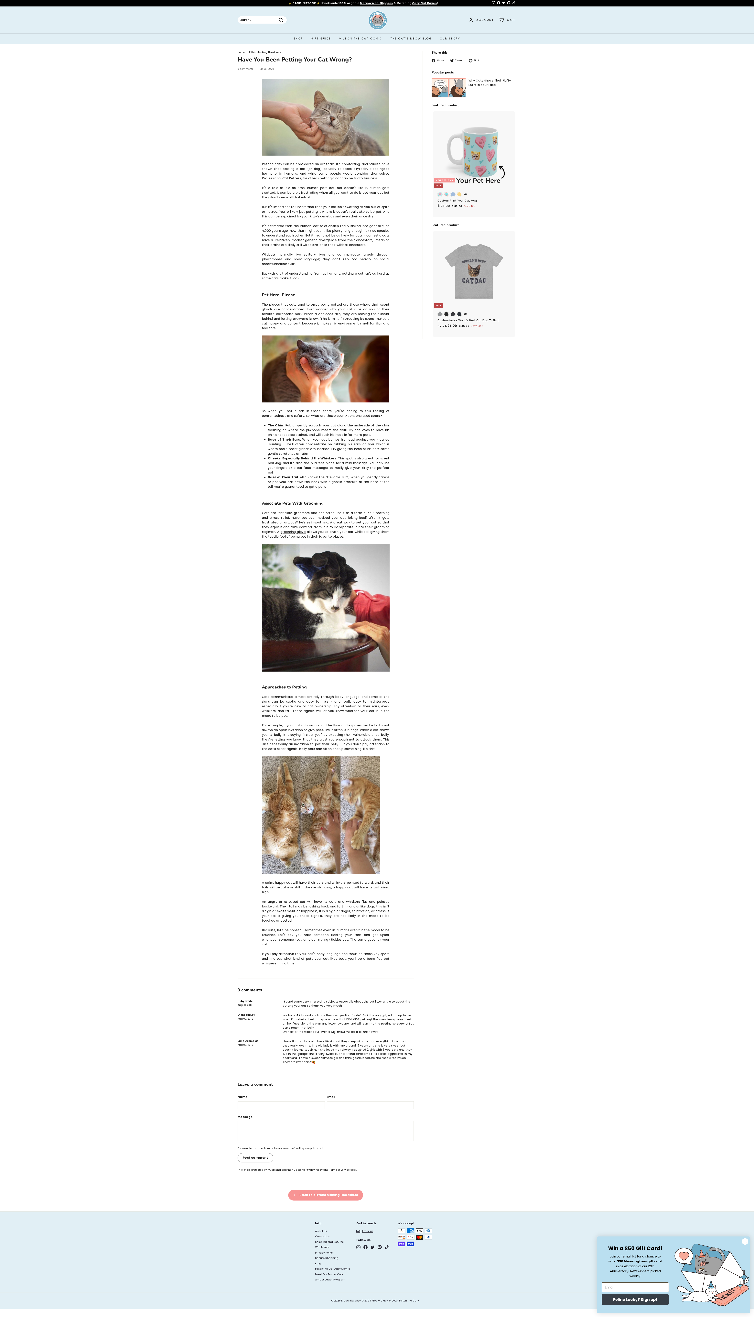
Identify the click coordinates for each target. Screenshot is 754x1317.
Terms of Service (339, 1169)
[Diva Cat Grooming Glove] (326, 670)
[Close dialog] (745, 1241)
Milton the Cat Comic (360, 38)
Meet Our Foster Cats (329, 1274)
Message (245, 1117)
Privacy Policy (314, 1169)
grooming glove (293, 532)
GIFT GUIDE (321, 38)
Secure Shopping (326, 1258)
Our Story (450, 38)
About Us (321, 1231)
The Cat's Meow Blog (411, 38)
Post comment (255, 1157)
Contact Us (322, 1236)
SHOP (298, 38)
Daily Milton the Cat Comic (394, 3)
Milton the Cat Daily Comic (332, 1269)
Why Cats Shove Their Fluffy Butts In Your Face (490, 82)
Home (241, 52)
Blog (318, 1263)
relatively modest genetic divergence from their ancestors (323, 240)
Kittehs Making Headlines (265, 52)
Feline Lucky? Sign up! (635, 1299)
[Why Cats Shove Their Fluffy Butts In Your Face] (449, 87)
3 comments (246, 69)
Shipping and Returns (329, 1242)
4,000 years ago (275, 230)
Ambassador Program (330, 1279)
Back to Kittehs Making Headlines (328, 1195)
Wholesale (322, 1247)
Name (242, 1097)
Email (331, 1097)
